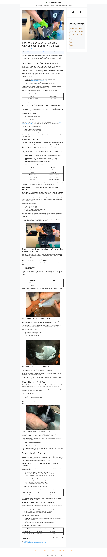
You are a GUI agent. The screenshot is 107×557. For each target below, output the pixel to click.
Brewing (70, 5)
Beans (39, 5)
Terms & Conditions (53, 550)
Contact (72, 550)
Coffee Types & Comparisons (56, 5)
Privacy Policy (44, 550)
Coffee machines (46, 5)
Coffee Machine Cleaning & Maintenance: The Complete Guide (39, 51)
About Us (34, 550)
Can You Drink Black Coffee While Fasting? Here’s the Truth (35, 542)
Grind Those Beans (55, 2)
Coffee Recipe (64, 5)
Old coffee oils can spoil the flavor (39, 80)
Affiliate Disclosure (63, 550)
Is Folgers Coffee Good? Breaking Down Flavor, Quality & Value (35, 543)
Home (36, 5)
